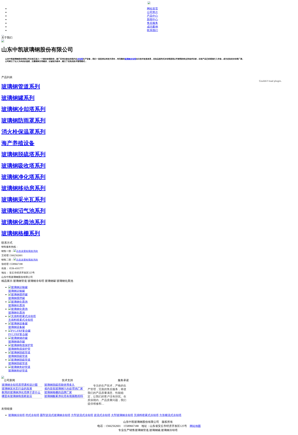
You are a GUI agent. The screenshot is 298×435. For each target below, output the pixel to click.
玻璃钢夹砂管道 (18, 370)
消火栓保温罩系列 (23, 132)
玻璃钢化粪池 (65, 280)
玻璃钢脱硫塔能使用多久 (59, 384)
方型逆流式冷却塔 (82, 415)
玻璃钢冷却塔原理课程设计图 (20, 384)
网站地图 (195, 425)
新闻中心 (152, 19)
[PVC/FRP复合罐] (19, 330)
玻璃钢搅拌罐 (16, 298)
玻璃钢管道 (20, 280)
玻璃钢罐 (50, 280)
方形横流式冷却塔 (170, 415)
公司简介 (152, 12)
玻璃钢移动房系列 (23, 188)
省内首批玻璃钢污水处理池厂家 (63, 388)
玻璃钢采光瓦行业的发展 (17, 388)
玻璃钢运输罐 (16, 290)
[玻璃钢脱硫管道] (19, 352)
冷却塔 (80, 59)
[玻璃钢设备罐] (18, 323)
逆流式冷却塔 (102, 415)
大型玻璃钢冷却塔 (122, 415)
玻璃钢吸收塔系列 (23, 166)
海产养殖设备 (17, 143)
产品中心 (152, 15)
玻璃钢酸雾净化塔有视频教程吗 (63, 396)
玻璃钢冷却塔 (130, 59)
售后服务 (152, 23)
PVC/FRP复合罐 (18, 334)
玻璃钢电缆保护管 (19, 348)
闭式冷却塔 (32, 415)
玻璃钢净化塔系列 (23, 177)
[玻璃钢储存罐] (18, 337)
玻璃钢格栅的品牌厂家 (58, 392)
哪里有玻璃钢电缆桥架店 (17, 396)
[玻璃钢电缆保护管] (20, 345)
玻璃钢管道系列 (20, 86)
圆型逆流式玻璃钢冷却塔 (55, 415)
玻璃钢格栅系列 (20, 233)
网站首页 (152, 8)
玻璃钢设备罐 (16, 327)
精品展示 (6, 280)
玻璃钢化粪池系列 (23, 222)
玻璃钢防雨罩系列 (23, 120)
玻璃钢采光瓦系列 (23, 199)
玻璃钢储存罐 (16, 341)
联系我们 (152, 30)
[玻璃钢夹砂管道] (19, 366)
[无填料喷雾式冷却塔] (22, 316)
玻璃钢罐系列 (17, 98)
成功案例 (152, 26)
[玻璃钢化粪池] (18, 301)
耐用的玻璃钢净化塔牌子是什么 (21, 392)
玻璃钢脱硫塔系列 (23, 154)
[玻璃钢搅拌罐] (18, 294)
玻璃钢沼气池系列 (23, 211)
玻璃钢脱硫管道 (18, 356)
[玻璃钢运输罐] (18, 287)
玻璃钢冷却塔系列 (23, 109)
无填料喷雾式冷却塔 (20, 319)
